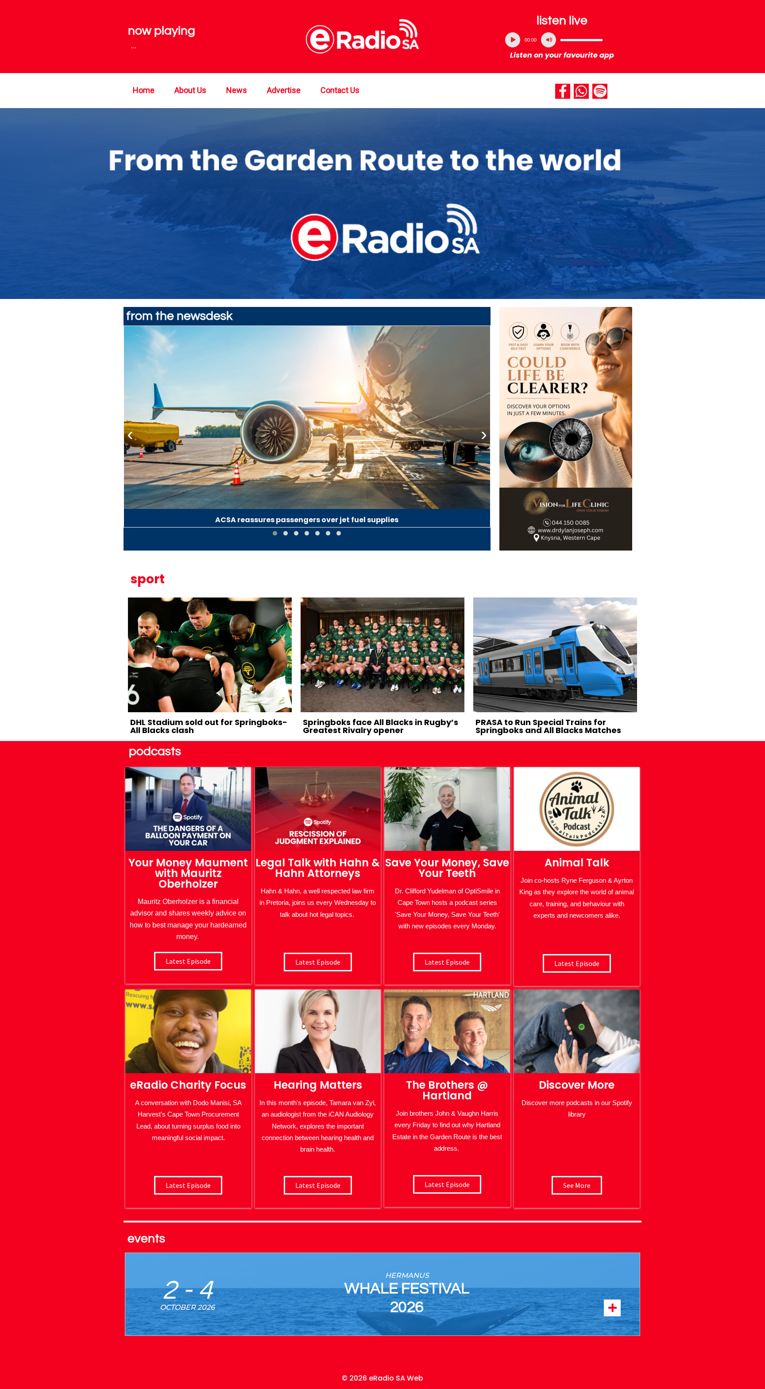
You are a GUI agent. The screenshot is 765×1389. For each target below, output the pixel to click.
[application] (562, 39)
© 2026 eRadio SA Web (382, 1378)
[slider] (581, 39)
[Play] (512, 39)
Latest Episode (447, 962)
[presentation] (130, 434)
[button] (275, 533)
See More (577, 1185)
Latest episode (188, 961)
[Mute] (548, 39)
